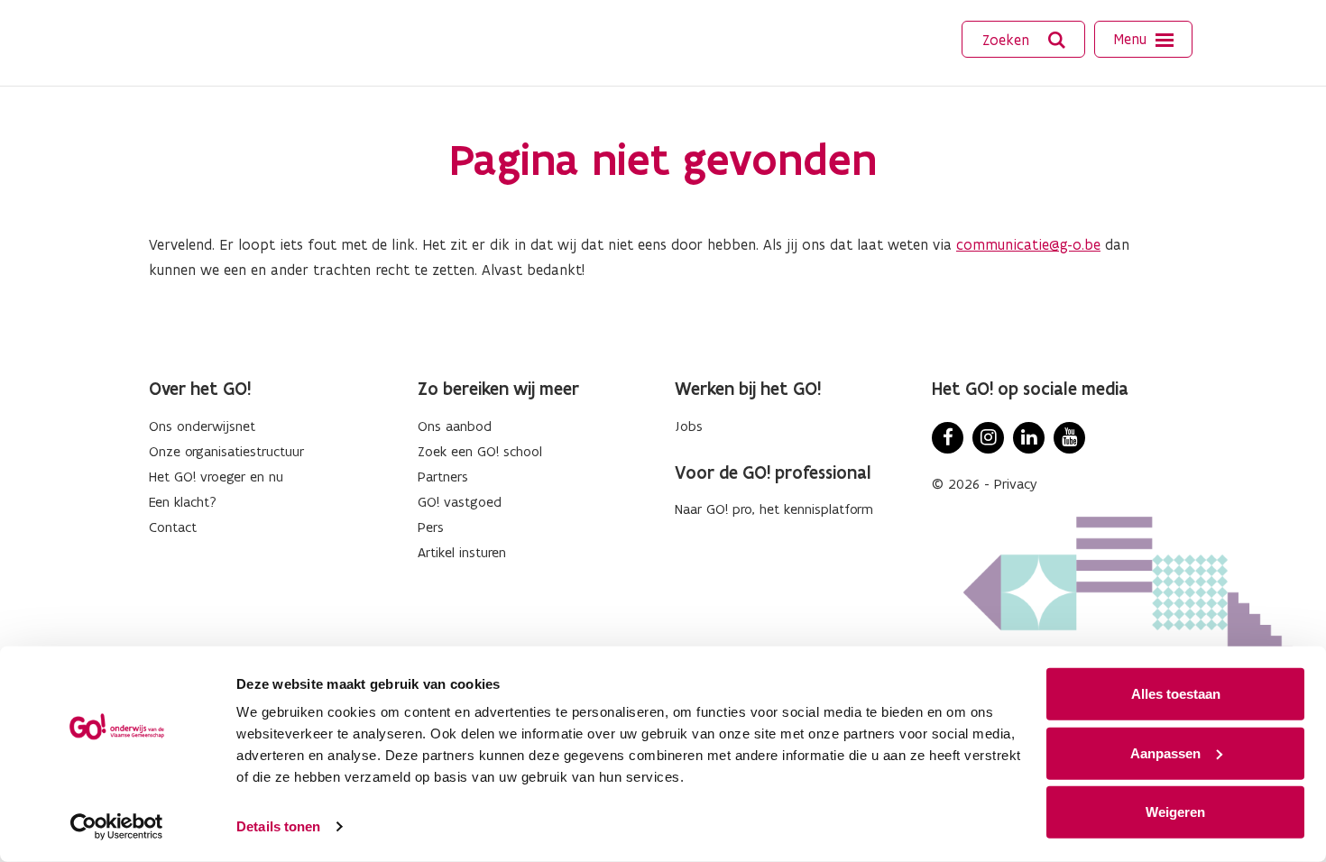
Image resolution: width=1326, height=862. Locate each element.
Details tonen (278, 826)
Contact (173, 527)
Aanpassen (1165, 752)
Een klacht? (182, 501)
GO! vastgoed (460, 501)
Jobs (689, 426)
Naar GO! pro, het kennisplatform (774, 509)
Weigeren (1175, 812)
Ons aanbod (455, 426)
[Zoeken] (1057, 40)
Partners (443, 476)
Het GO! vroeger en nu (216, 476)
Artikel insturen (462, 552)
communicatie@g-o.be (1028, 244)
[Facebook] (947, 438)
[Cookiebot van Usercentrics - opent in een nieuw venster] (117, 826)
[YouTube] (1069, 438)
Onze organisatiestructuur (226, 451)
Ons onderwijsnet (202, 426)
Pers (431, 527)
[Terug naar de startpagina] (209, 40)
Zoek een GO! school (480, 451)
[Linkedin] (1029, 438)
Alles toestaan (1175, 694)
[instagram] (988, 438)
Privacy (1015, 483)
